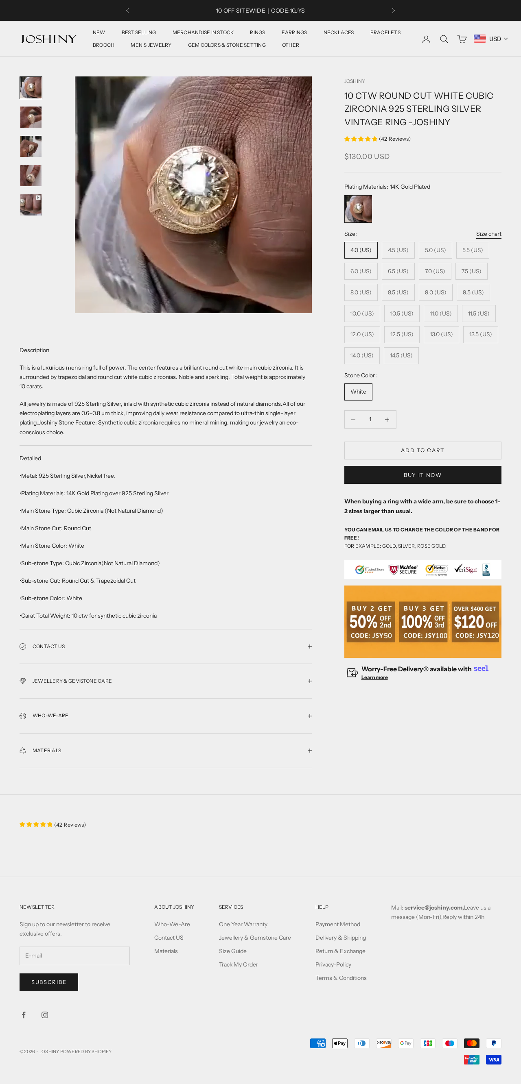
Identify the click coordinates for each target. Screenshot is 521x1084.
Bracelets (385, 32)
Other (290, 45)
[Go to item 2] (31, 117)
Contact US (169, 937)
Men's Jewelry (151, 45)
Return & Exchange (340, 951)
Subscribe (48, 982)
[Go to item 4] (31, 175)
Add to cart (422, 450)
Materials (166, 951)
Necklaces (339, 32)
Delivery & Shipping (340, 937)
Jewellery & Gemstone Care (255, 937)
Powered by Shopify (86, 1051)
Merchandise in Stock (203, 32)
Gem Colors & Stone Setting (227, 45)
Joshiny (355, 81)
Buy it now (423, 475)
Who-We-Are (172, 924)
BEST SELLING (139, 32)
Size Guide (233, 951)
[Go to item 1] (31, 87)
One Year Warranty (243, 924)
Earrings (294, 32)
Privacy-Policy (333, 964)
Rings (257, 32)
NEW (99, 32)
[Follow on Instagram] (45, 1015)
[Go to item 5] (31, 205)
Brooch (103, 45)
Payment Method (337, 924)
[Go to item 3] (31, 146)
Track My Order (238, 964)
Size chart (488, 233)
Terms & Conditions (341, 978)
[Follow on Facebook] (24, 1015)
